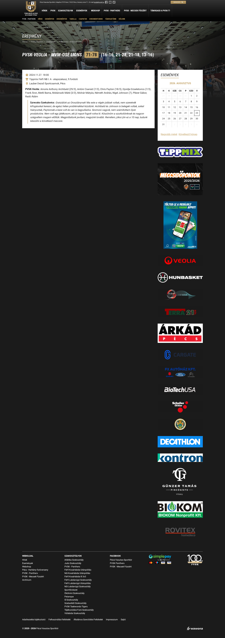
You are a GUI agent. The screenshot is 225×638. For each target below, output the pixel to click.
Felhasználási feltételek (60, 619)
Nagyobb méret (169, 134)
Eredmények (62, 19)
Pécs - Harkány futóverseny (35, 570)
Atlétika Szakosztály (74, 560)
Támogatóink (110, 19)
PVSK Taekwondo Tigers (76, 606)
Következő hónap (188, 134)
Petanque (69, 596)
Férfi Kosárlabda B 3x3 (75, 576)
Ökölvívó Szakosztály (74, 593)
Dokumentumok (96, 19)
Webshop (95, 10)
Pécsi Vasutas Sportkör (121, 560)
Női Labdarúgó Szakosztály (77, 586)
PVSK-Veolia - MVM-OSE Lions (70, 42)
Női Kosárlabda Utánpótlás (77, 573)
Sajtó (123, 619)
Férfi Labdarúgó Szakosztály (78, 580)
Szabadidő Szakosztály (75, 603)
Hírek (44, 10)
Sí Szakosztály (71, 600)
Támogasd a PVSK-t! (160, 10)
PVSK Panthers (117, 563)
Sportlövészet (70, 590)
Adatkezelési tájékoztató (33, 619)
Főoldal (25, 42)
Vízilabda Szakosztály (74, 613)
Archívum (26, 580)
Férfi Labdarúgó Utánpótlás (77, 583)
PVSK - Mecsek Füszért (135, 10)
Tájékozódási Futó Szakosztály (79, 610)
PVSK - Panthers (112, 10)
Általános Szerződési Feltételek (88, 619)
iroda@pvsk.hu (99, 2)
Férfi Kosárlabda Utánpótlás (77, 570)
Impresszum (112, 619)
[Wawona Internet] (195, 629)
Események (81, 10)
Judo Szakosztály (72, 563)
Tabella (72, 19)
